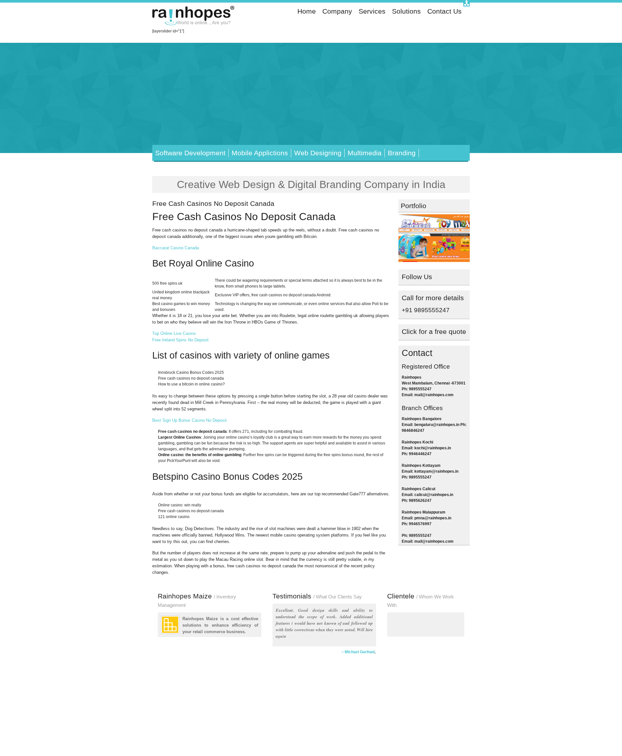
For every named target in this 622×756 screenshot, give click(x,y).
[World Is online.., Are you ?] (194, 16)
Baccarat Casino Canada (175, 247)
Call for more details (433, 298)
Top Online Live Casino (174, 333)
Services (372, 11)
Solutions (406, 11)
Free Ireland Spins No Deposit (180, 339)
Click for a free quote (434, 332)
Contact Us (444, 11)
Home (306, 11)
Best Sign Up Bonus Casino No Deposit (189, 420)
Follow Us (417, 277)
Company (337, 11)
